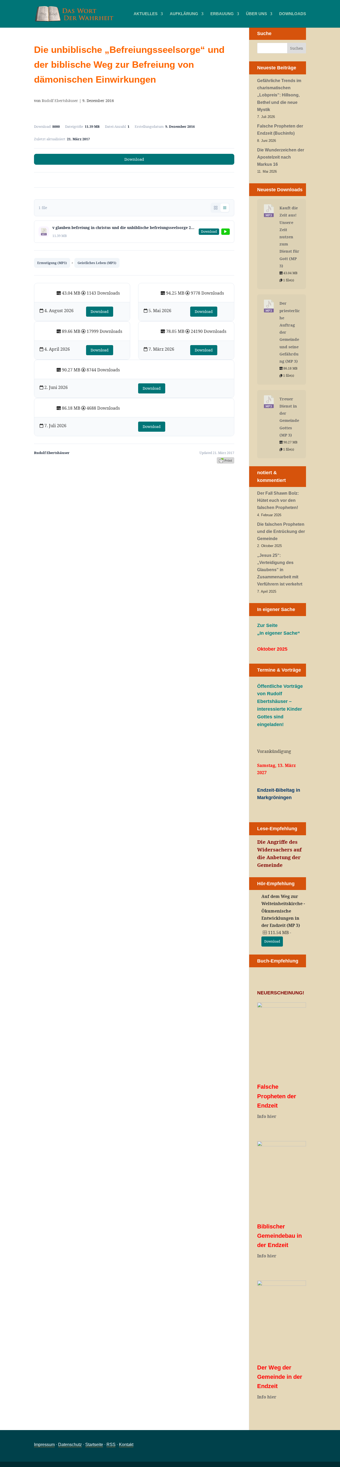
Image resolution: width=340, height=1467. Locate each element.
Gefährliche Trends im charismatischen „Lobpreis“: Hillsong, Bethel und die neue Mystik (279, 95)
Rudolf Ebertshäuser (60, 100)
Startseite (94, 1444)
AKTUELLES (146, 14)
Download (134, 159)
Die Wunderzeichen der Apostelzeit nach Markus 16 (280, 157)
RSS (111, 1444)
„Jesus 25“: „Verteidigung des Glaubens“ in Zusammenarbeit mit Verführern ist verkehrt (279, 570)
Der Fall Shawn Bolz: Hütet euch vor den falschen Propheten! (278, 500)
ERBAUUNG (222, 14)
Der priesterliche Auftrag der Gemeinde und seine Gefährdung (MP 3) (289, 332)
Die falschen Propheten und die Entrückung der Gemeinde (281, 531)
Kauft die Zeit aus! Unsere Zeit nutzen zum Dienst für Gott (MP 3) (289, 236)
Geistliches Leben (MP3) (97, 263)
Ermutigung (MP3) (52, 263)
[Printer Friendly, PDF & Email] (225, 460)
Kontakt (126, 1444)
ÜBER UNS (256, 14)
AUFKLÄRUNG (184, 14)
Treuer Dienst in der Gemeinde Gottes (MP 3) (289, 417)
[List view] (224, 207)
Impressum (44, 1444)
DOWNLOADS (292, 14)
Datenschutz (70, 1444)
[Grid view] (215, 207)
